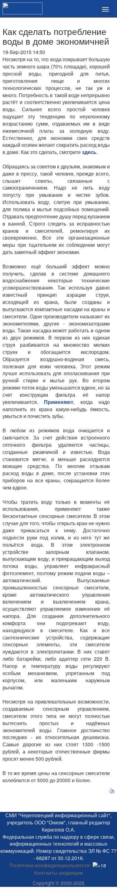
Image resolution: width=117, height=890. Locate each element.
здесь (89, 152)
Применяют (58, 401)
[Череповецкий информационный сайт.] (21, 6)
